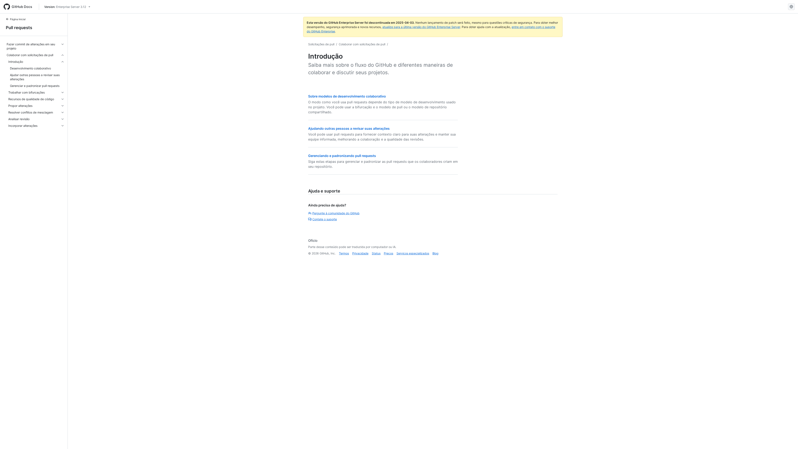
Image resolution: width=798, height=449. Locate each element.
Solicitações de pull (321, 44)
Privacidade (360, 253)
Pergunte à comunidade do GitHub (336, 213)
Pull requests (19, 27)
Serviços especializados (413, 253)
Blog (435, 253)
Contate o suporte (324, 219)
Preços (388, 253)
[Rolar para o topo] (789, 440)
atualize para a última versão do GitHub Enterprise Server (421, 27)
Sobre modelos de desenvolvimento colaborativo (347, 96)
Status (376, 253)
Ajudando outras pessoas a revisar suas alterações (349, 128)
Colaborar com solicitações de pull (362, 44)
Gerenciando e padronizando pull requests (342, 156)
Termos (344, 253)
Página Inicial (18, 19)
